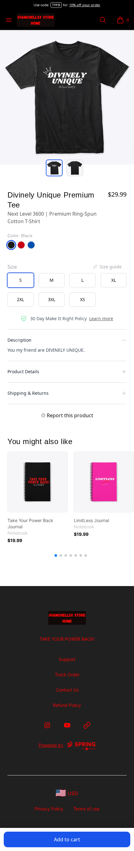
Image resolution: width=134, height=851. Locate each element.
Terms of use (86, 808)
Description (19, 340)
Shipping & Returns (28, 393)
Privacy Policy (49, 808)
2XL (20, 299)
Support (67, 659)
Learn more (101, 318)
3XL (51, 299)
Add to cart (67, 839)
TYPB (56, 4)
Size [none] (12, 266)
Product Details (23, 371)
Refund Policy (67, 705)
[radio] (20, 280)
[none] (107, 267)
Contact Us (67, 689)
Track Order (67, 674)
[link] (37, 482)
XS (82, 299)
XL (113, 280)
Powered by (51, 745)
